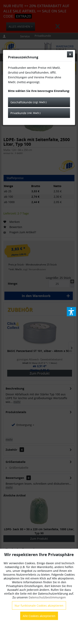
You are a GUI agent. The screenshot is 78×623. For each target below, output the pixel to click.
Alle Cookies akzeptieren (39, 616)
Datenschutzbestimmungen (47, 597)
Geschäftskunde (28, 102)
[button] (71, 311)
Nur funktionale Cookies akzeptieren (39, 605)
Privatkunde (25, 113)
